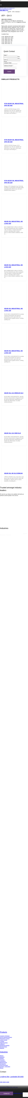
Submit (9, 71)
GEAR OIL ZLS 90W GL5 (12, 433)
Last (18, 58)
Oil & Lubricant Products (6, 1037)
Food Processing (4, 1065)
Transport (2, 1059)
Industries (4, 1052)
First (18, 56)
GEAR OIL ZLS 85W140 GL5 (13, 393)
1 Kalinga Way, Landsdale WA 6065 (12, 1076)
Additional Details (8, 65)
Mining (1, 1055)
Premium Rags (3, 1046)
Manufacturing (3, 1062)
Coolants (2, 1041)
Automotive (3, 1061)
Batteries (2, 1048)
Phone (5, 61)
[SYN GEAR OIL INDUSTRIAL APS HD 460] (14, 98)
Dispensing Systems (4, 1038)
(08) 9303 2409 (4, 1082)
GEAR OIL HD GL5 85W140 (13, 473)
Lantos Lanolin (3, 1040)
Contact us (8, 535)
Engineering (3, 1064)
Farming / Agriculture (5, 1066)
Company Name (7, 62)
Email (5, 59)
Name (5, 55)
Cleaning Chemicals (4, 1036)
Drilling (2, 1058)
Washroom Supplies (4, 1045)
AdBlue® (2, 1044)
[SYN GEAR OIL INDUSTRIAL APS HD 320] (14, 134)
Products (3, 1032)
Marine (1, 1068)
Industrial (2, 1057)
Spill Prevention (4, 1042)
